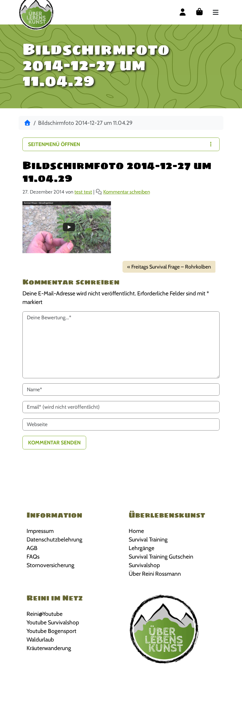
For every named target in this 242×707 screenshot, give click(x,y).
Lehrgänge (141, 547)
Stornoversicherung (50, 565)
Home (136, 530)
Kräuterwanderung (49, 648)
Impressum (40, 530)
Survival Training (148, 539)
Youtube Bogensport (51, 630)
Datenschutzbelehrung (54, 539)
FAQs (33, 556)
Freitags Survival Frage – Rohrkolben (171, 267)
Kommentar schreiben (126, 192)
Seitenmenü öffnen (54, 144)
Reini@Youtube (45, 613)
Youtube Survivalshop (53, 622)
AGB (32, 547)
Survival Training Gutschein (161, 556)
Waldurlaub (40, 639)
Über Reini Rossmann (155, 573)
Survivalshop (144, 565)
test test (83, 192)
